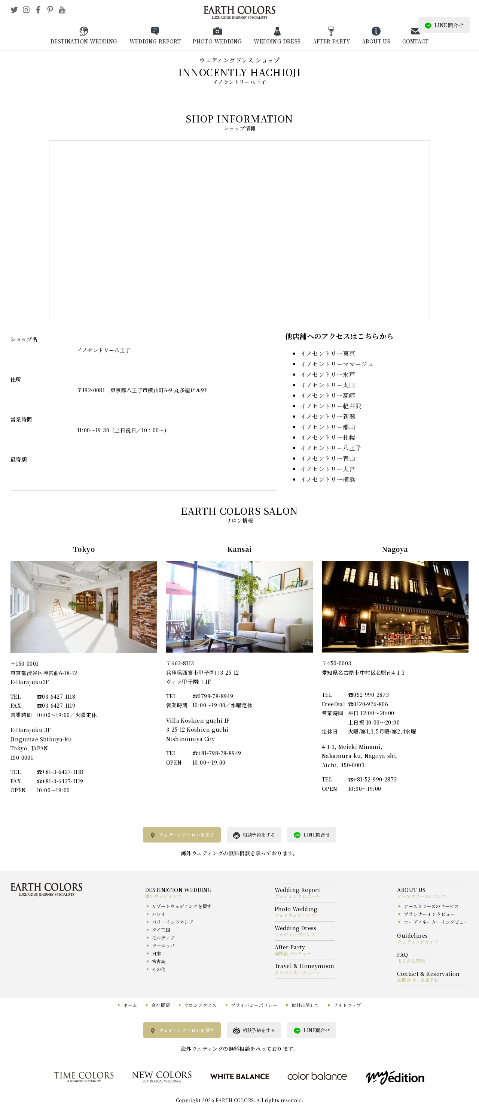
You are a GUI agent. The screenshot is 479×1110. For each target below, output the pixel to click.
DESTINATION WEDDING (84, 41)
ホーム (130, 1005)
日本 (156, 953)
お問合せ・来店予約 (418, 980)
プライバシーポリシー (254, 1005)
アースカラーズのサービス (431, 906)
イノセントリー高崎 (327, 395)
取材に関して (305, 1005)
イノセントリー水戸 (327, 374)
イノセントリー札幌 (327, 437)
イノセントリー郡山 (327, 427)
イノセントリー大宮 (327, 469)
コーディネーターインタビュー (436, 922)
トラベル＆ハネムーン (298, 972)
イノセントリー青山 (327, 458)
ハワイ (159, 914)
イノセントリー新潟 (327, 416)
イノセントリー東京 (327, 353)
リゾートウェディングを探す (182, 906)
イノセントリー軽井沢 (330, 406)
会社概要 (160, 1005)
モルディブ (163, 937)
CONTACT (415, 41)
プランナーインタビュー (429, 914)
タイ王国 (161, 929)
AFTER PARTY (331, 41)
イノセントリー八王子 (330, 448)
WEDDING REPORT (155, 41)
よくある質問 (411, 961)
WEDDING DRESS (277, 41)
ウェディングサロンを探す (186, 834)
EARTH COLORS (235, 1100)
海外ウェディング (163, 896)
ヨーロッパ (163, 945)
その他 (159, 969)
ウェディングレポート (298, 896)
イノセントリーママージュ (336, 364)
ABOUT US (376, 41)
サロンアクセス (200, 1005)
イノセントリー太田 (327, 385)
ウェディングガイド (418, 941)
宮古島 (159, 961)
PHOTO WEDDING (217, 41)
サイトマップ (347, 1005)
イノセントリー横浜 (327, 479)
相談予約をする (259, 834)
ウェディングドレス (295, 934)
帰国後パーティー (293, 953)
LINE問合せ (449, 25)
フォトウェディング (295, 915)
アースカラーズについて (422, 896)
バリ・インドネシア (173, 922)
